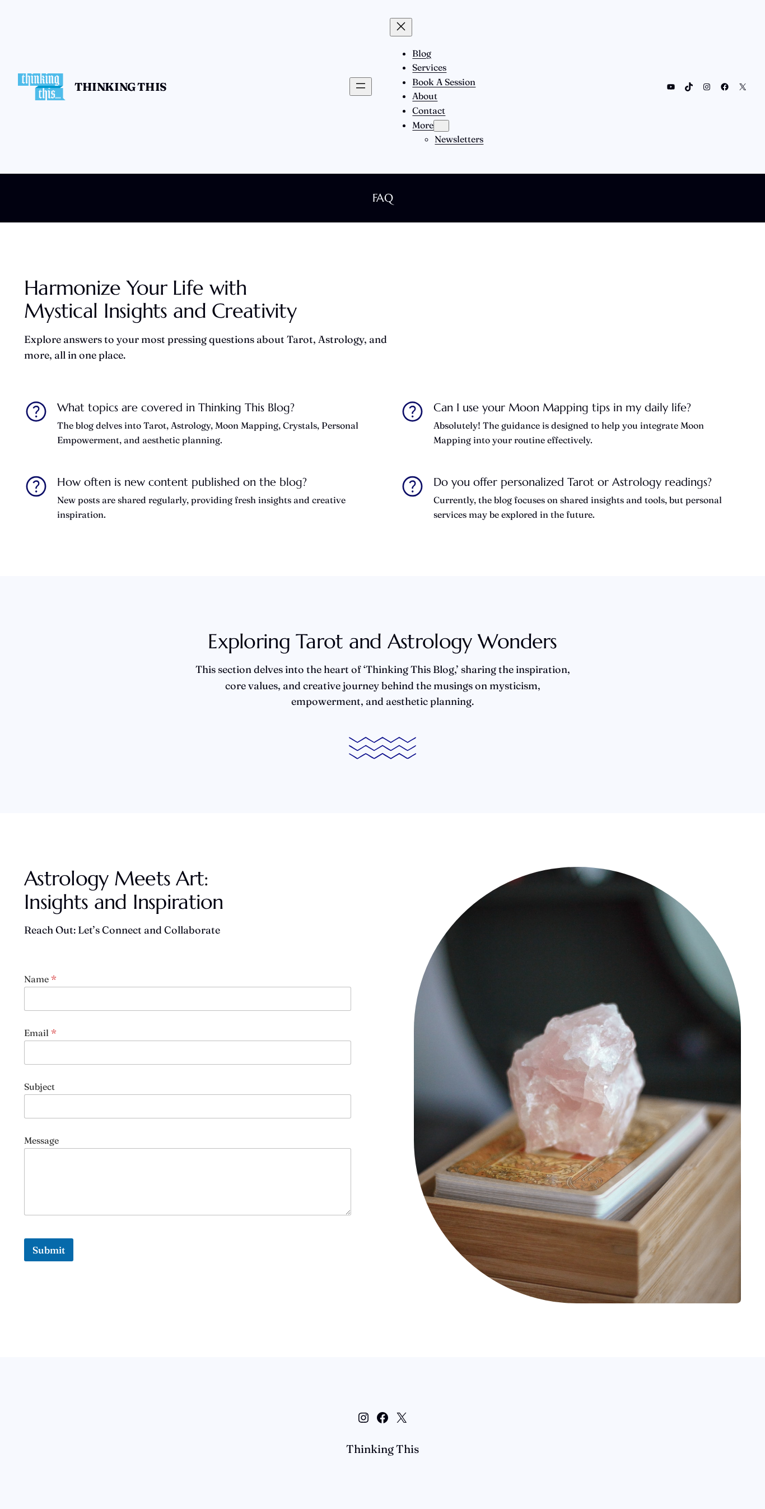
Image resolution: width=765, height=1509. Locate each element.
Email (40, 1033)
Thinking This (120, 87)
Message (41, 1140)
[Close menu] (401, 27)
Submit (48, 1250)
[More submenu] (441, 126)
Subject (39, 1086)
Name (40, 979)
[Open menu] (360, 86)
